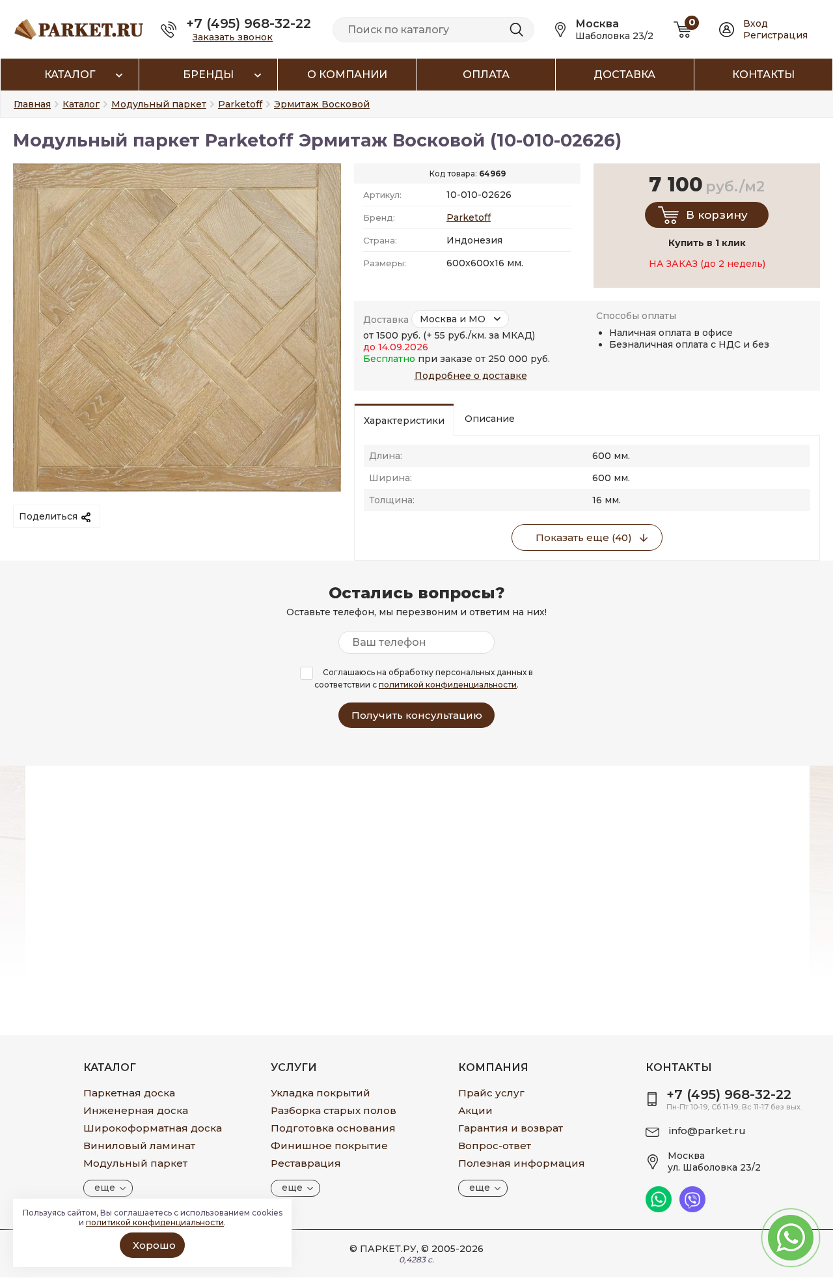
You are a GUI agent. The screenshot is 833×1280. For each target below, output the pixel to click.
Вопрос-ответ (494, 1145)
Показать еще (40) (584, 537)
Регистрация (775, 35)
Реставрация (306, 1163)
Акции (475, 1110)
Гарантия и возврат (510, 1128)
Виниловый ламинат (139, 1145)
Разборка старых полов (333, 1110)
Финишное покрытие (329, 1145)
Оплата (486, 74)
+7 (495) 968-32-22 (248, 23)
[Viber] (692, 1209)
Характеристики (404, 420)
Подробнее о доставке (471, 376)
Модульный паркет (135, 1163)
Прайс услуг (491, 1093)
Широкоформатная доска (152, 1128)
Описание (490, 418)
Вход (755, 23)
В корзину (717, 214)
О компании (347, 74)
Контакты (763, 74)
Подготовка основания (333, 1128)
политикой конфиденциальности (448, 684)
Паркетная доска (129, 1093)
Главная (32, 104)
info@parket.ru (707, 1130)
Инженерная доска (135, 1110)
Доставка (624, 74)
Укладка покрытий (320, 1093)
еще (104, 1187)
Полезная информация (521, 1163)
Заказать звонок (233, 37)
